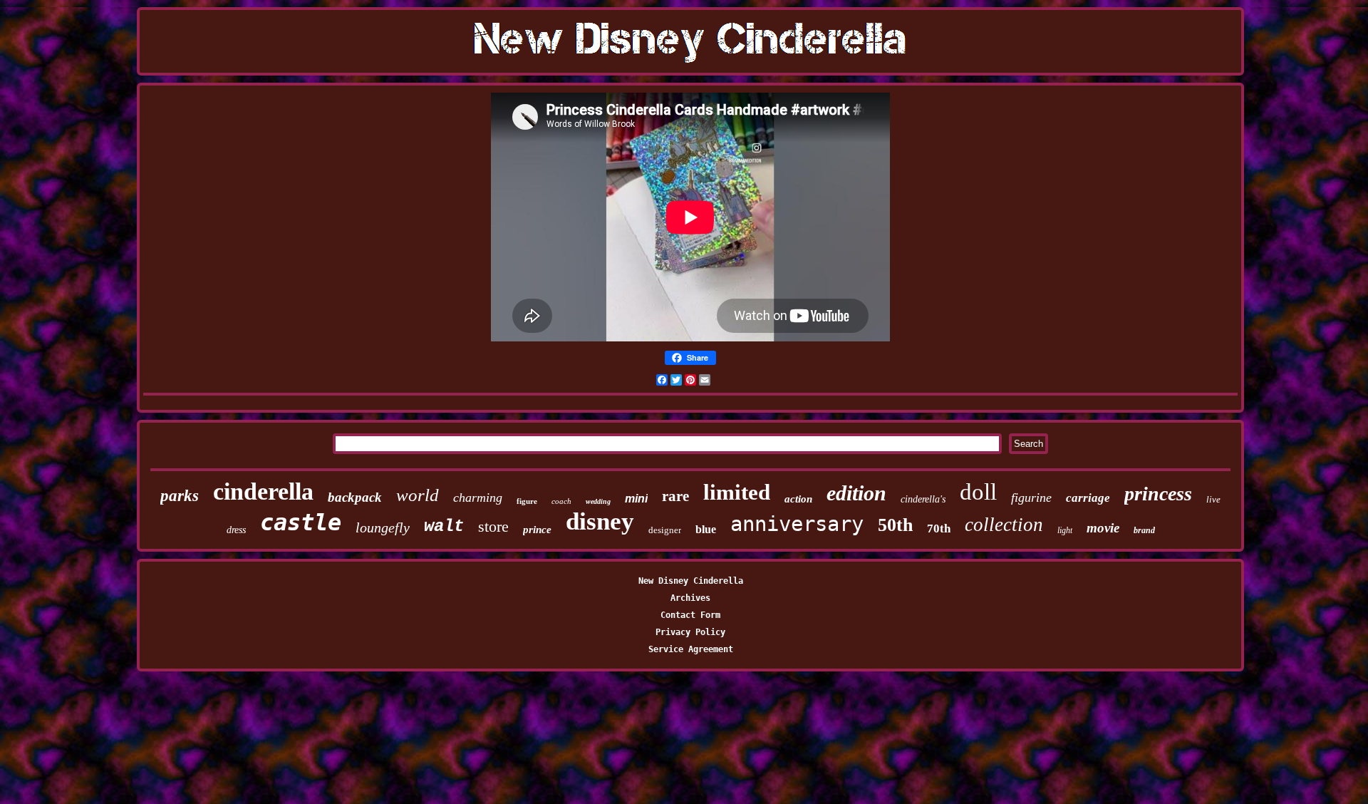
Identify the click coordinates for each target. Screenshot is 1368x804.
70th (938, 528)
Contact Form (690, 615)
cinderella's (923, 499)
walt (444, 526)
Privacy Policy (690, 632)
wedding (598, 501)
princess (1158, 494)
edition (856, 493)
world (417, 495)
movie (1103, 527)
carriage (1088, 498)
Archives (690, 598)
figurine (1031, 497)
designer (664, 530)
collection (1004, 524)
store (493, 526)
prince (537, 529)
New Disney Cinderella (690, 581)
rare (675, 496)
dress (236, 530)
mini (636, 499)
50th (895, 525)
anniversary (797, 524)
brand (1144, 530)
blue (705, 529)
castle (300, 522)
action (798, 499)
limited (736, 492)
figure (527, 501)
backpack (355, 497)
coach (561, 501)
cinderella (263, 491)
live (1213, 499)
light (1064, 530)
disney (600, 521)
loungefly (383, 527)
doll (978, 492)
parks (179, 496)
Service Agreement (690, 649)
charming (477, 497)
